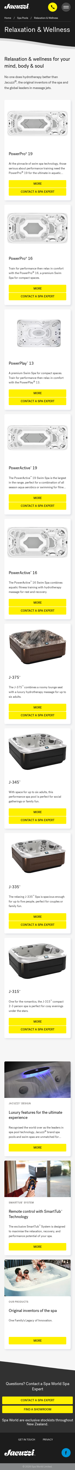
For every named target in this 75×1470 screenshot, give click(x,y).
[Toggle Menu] (66, 7)
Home (7, 18)
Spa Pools (22, 18)
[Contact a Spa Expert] (52, 7)
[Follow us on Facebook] (66, 1456)
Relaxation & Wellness (46, 18)
